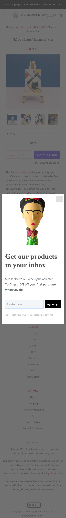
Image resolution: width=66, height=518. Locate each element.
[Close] (59, 199)
